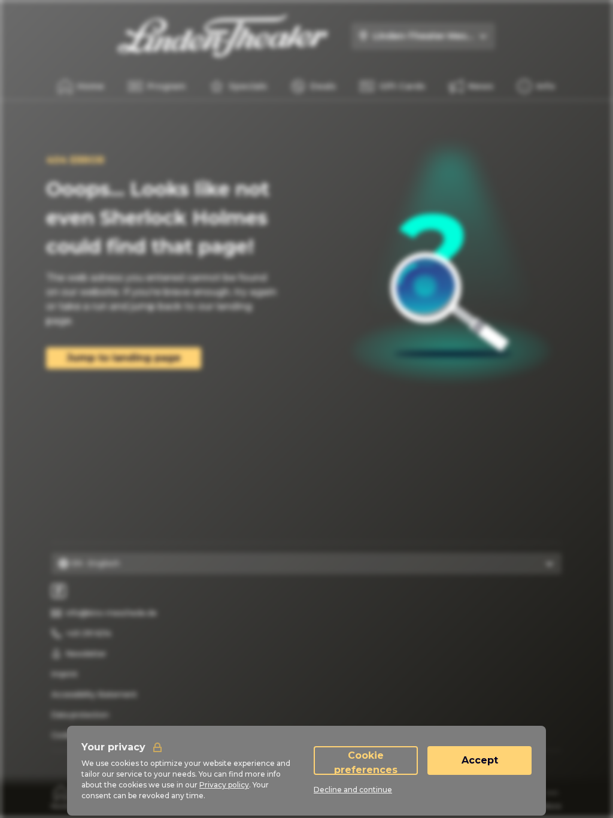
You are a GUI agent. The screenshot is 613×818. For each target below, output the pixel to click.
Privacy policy (224, 784)
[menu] (536, 86)
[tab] (61, 796)
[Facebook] (58, 591)
